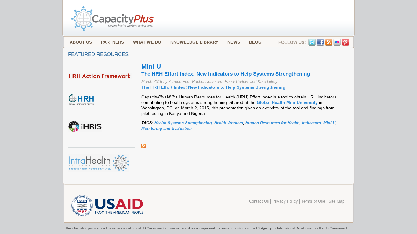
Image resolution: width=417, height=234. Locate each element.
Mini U (329, 123)
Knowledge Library (194, 42)
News (233, 42)
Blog (255, 42)
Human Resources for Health (272, 123)
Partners (112, 42)
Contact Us (259, 201)
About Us (81, 42)
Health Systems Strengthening (183, 123)
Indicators (311, 123)
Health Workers (228, 123)
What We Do (147, 42)
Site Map (336, 201)
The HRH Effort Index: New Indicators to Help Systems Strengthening (213, 87)
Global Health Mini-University (287, 102)
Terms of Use (313, 201)
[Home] (113, 30)
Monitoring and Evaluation (166, 128)
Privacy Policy (285, 201)
